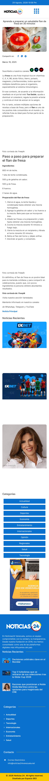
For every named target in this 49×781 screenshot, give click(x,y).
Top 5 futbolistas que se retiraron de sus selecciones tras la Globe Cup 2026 (29, 674)
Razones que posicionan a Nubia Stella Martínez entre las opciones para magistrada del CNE (29, 688)
